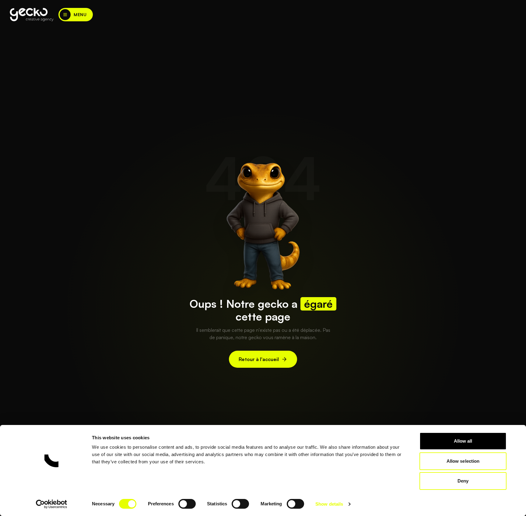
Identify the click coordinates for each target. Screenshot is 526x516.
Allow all (463, 441)
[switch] (187, 504)
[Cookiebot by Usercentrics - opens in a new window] (51, 504)
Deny (463, 480)
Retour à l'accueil (259, 359)
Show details (329, 504)
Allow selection (463, 461)
